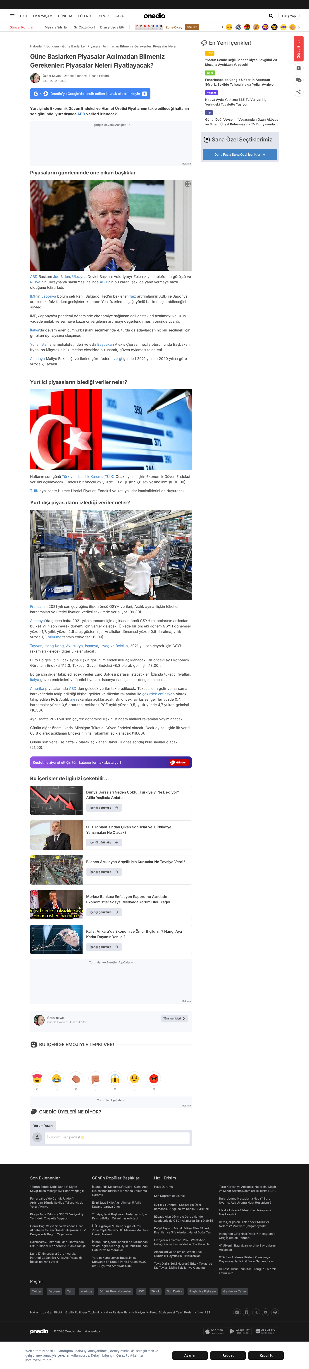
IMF (33, 296)
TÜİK (109, 476)
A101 (141, 1291)
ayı (72, 699)
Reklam (118, 1312)
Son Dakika (174, 1291)
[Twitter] (256, 1312)
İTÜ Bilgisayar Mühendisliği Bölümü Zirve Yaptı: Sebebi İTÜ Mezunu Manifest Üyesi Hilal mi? (120, 1230)
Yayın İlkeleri (184, 1312)
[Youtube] (265, 1312)
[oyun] (274, 27)
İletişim (129, 1312)
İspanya (91, 645)
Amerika (37, 688)
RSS (207, 1312)
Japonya (48, 296)
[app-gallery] (266, 1331)
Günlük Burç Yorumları (115, 1291)
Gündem (52, 46)
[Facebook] (246, 1312)
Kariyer (140, 1312)
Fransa (35, 606)
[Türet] (238, 27)
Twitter (36, 1291)
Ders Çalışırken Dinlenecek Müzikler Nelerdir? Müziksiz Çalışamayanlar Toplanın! (244, 1226)
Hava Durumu (163, 1186)
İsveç (104, 645)
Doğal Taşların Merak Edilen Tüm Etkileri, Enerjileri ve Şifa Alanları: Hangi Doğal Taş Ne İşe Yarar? (182, 1232)
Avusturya (74, 645)
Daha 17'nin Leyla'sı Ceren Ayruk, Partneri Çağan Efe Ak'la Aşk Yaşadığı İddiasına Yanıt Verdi (56, 1257)
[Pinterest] (275, 1312)
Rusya (35, 282)
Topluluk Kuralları (100, 1312)
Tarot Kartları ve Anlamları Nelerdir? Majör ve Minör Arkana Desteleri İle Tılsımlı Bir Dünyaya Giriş (247, 1191)
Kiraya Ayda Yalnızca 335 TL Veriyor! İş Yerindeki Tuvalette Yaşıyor (235, 102)
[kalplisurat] (292, 27)
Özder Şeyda (76, 75)
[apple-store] (215, 1331)
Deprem (54, 1291)
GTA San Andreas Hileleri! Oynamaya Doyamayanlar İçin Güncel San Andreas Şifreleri (246, 1261)
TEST (23, 16)
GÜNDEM (65, 16)
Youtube (86, 1291)
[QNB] (229, 27)
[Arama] (271, 16)
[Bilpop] (256, 27)
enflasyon (166, 694)
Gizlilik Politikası (76, 1312)
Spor (210, 73)
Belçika (122, 645)
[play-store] (241, 1331)
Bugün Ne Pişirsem (202, 1291)
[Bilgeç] (247, 27)
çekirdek (149, 694)
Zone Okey (174, 27)
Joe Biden (61, 276)
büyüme (54, 637)
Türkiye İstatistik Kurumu (82, 476)
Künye (199, 1312)
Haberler (36, 46)
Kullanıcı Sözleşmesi (160, 1312)
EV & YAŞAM (42, 16)
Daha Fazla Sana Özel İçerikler (237, 154)
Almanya (37, 358)
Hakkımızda (38, 1312)
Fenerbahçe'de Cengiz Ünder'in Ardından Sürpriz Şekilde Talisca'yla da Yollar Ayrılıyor (240, 82)
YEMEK (104, 16)
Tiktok (155, 1291)
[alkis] (283, 27)
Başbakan (105, 344)
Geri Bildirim (55, 1312)
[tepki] (37, 1079)
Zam (70, 1291)
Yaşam (211, 92)
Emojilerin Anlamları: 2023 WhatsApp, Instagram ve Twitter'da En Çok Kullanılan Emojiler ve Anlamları (182, 1244)
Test (210, 53)
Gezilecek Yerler (234, 1291)
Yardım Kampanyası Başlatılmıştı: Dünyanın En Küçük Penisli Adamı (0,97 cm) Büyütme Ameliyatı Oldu (119, 1262)
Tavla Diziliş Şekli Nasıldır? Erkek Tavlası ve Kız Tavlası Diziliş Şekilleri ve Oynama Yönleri (183, 1267)
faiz (133, 296)
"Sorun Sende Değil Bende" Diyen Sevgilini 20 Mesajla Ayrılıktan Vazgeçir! (241, 62)
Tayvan (36, 645)
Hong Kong (54, 645)
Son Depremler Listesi (169, 1196)
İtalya (34, 330)
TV (209, 112)
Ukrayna (79, 276)
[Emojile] (265, 27)
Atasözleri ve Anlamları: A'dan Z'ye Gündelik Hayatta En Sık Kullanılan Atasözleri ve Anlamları (178, 1256)
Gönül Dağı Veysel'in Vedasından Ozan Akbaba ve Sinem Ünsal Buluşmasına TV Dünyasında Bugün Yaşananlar (241, 122)
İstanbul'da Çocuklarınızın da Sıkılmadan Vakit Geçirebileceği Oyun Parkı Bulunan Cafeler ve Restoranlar (120, 1246)
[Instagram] (237, 1312)
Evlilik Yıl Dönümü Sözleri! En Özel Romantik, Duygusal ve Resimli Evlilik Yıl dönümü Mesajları (181, 1209)
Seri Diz (192, 27)
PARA (119, 16)
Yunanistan (39, 344)
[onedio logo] (154, 16)
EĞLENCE (85, 16)
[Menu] (12, 15)
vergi (118, 358)
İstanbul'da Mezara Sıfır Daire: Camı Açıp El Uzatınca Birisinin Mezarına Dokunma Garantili (120, 1191)
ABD (81, 114)
